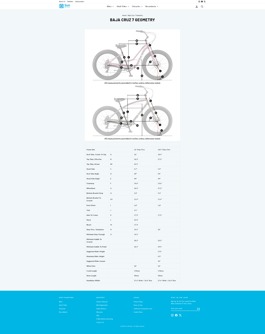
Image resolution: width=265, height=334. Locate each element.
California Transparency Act (143, 309)
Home (124, 15)
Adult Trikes (122, 6)
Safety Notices (101, 309)
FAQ (97, 315)
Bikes (109, 6)
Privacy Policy (138, 302)
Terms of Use (138, 305)
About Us (62, 1)
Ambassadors (79, 1)
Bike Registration (102, 305)
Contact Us (100, 322)
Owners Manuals (102, 302)
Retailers (70, 1)
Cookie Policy (138, 312)
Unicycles (136, 6)
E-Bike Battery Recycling (104, 319)
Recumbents (151, 6)
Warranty (99, 312)
